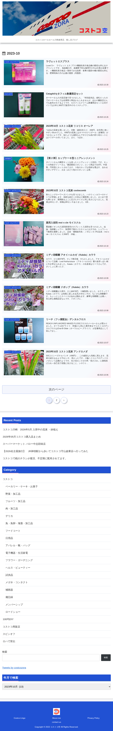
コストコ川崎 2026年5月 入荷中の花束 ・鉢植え (30, 429)
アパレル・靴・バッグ (18, 545)
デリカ (9, 516)
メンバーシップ (14, 604)
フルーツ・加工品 (15, 501)
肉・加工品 (12, 508)
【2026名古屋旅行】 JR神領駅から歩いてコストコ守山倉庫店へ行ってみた (45, 451)
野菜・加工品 (13, 494)
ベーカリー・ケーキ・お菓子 (22, 486)
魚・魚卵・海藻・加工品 (19, 523)
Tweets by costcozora (14, 667)
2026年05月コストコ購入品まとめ (22, 436)
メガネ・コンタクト (17, 582)
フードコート (13, 530)
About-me (56, 718)
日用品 (9, 538)
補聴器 (9, 589)
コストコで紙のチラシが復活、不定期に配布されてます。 (35, 458)
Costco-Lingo (19, 718)
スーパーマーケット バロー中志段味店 (24, 444)
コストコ (8, 479)
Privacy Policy (93, 718)
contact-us (56, 722)
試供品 (9, 575)
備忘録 (9, 597)
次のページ (56, 389)
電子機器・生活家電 (17, 553)
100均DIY (8, 619)
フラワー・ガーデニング (19, 560)
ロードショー (13, 612)
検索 (4, 651)
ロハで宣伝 (9, 641)
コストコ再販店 (11, 626)
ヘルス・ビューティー (18, 567)
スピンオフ (9, 634)
